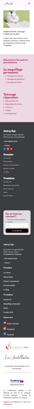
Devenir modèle (9, 168)
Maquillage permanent (11, 185)
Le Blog (6, 172)
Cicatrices (8, 107)
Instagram (11, 329)
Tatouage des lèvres (14, 82)
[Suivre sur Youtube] (11, 149)
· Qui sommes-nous (10, 258)
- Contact (6, 145)
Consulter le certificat (19, 398)
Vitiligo (8, 110)
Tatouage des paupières (15, 79)
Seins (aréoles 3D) (11, 101)
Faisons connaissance (11, 165)
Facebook (10, 335)
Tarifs (5, 192)
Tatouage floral (10, 113)
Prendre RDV (8, 195)
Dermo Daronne (13, 324)
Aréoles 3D (7, 181)
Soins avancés (8, 188)
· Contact (6, 263)
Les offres (7, 158)
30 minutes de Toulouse (12, 254)
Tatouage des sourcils (15, 76)
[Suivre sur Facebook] (4, 149)
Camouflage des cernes (13, 104)
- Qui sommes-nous (10, 141)
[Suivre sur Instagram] (8, 149)
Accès (22, 137)
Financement (8, 161)
